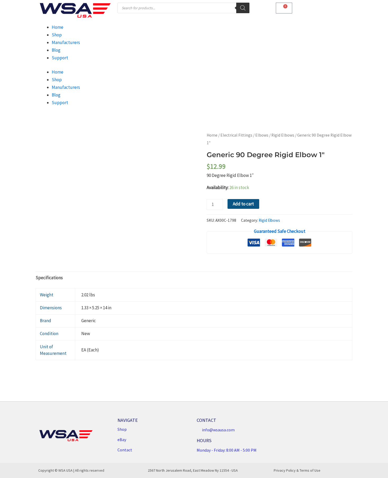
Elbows (261, 135)
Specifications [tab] (49, 278)
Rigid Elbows (282, 135)
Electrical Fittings (236, 135)
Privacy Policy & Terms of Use (297, 470)
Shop (57, 35)
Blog (56, 50)
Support (60, 58)
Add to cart (243, 204)
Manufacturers (66, 42)
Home (57, 27)
